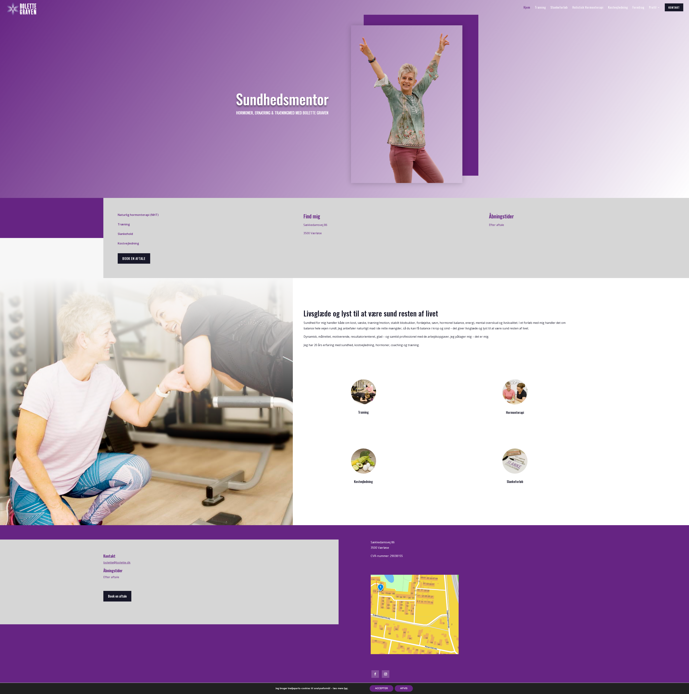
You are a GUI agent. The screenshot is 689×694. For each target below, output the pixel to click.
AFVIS (403, 688)
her (346, 688)
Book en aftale (134, 258)
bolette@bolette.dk (116, 562)
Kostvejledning (128, 243)
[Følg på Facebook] (375, 674)
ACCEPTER (381, 688)
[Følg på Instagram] (385, 674)
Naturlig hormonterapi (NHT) (138, 215)
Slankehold (125, 234)
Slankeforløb (515, 481)
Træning (124, 224)
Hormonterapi (515, 412)
